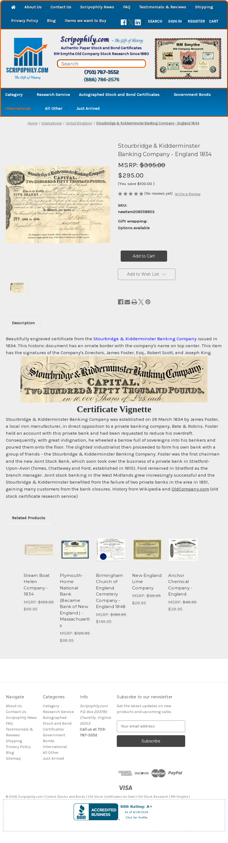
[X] (131, 22)
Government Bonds (192, 94)
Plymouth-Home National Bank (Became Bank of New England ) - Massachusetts (75, 600)
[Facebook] (124, 22)
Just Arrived (88, 108)
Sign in (175, 21)
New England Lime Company (147, 582)
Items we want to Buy (85, 20)
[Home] (13, 7)
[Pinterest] (148, 302)
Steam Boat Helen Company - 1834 (37, 585)
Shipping (204, 6)
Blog (51, 20)
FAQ (126, 6)
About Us (33, 6)
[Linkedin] (138, 22)
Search (155, 21)
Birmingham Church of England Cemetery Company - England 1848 (110, 591)
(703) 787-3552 (101, 72)
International (18, 108)
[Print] (134, 302)
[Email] (127, 302)
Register (196, 21)
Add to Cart (39, 556)
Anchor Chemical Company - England (180, 585)
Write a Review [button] (187, 194)
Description (23, 322)
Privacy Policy (24, 20)
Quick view (38, 543)
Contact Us (61, 6)
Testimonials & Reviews (162, 6)
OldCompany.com (190, 489)
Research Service (53, 94)
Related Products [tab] (28, 517)
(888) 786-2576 (101, 79)
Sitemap (13, 758)
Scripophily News (97, 6)
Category (14, 94)
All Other (53, 108)
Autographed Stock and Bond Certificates (119, 94)
